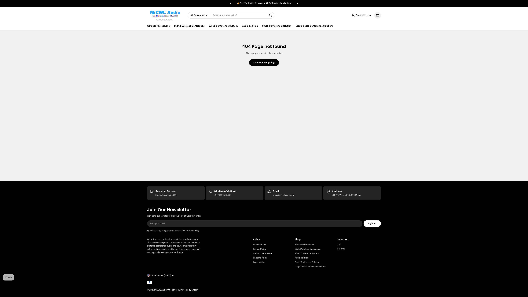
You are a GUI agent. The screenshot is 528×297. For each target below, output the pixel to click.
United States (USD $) (161, 275)
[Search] (270, 15)
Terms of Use (179, 230)
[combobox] (231, 15)
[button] (230, 3)
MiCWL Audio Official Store (166, 290)
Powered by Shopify (189, 290)
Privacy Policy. (193, 230)
